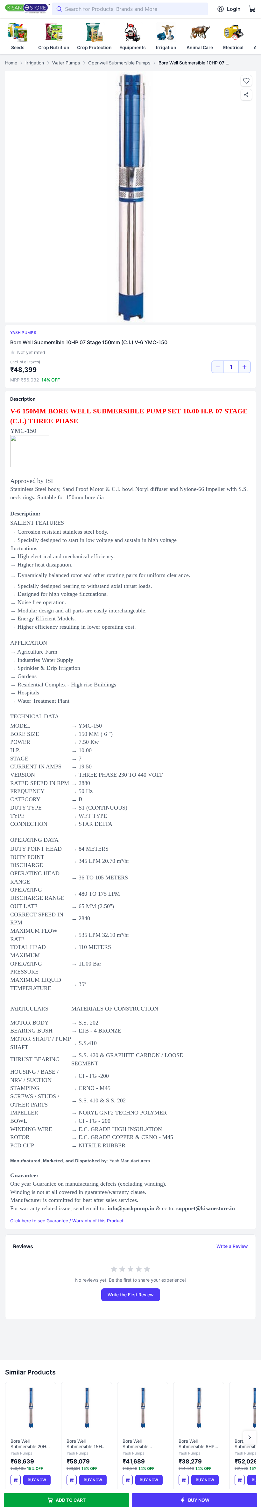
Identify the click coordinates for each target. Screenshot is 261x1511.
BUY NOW (198, 1500)
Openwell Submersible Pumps (119, 62)
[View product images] (130, 196)
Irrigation (34, 62)
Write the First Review (131, 1294)
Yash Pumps (23, 332)
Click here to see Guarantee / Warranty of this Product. (67, 1220)
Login (234, 9)
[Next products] (249, 1437)
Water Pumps (66, 62)
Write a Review (232, 1246)
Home (11, 62)
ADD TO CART (71, 1500)
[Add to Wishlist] (246, 80)
